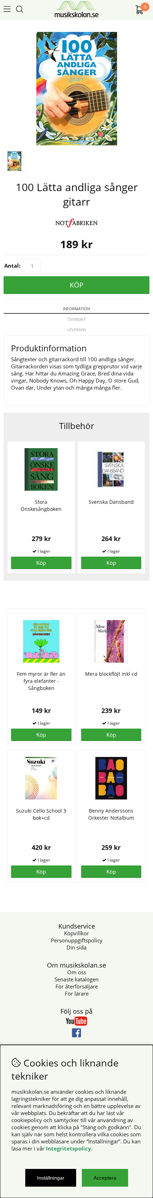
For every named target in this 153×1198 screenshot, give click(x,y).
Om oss (76, 972)
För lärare (77, 993)
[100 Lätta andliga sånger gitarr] (76, 143)
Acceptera (105, 1178)
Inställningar (50, 1178)
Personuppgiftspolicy (76, 940)
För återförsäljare (77, 986)
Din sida (76, 947)
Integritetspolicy (68, 1148)
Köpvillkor (76, 933)
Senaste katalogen (76, 979)
